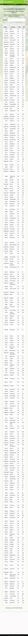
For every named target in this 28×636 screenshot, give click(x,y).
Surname (13, 27)
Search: (5, 20)
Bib (24, 27)
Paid (19, 27)
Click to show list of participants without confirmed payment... (14, 15)
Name (5, 27)
